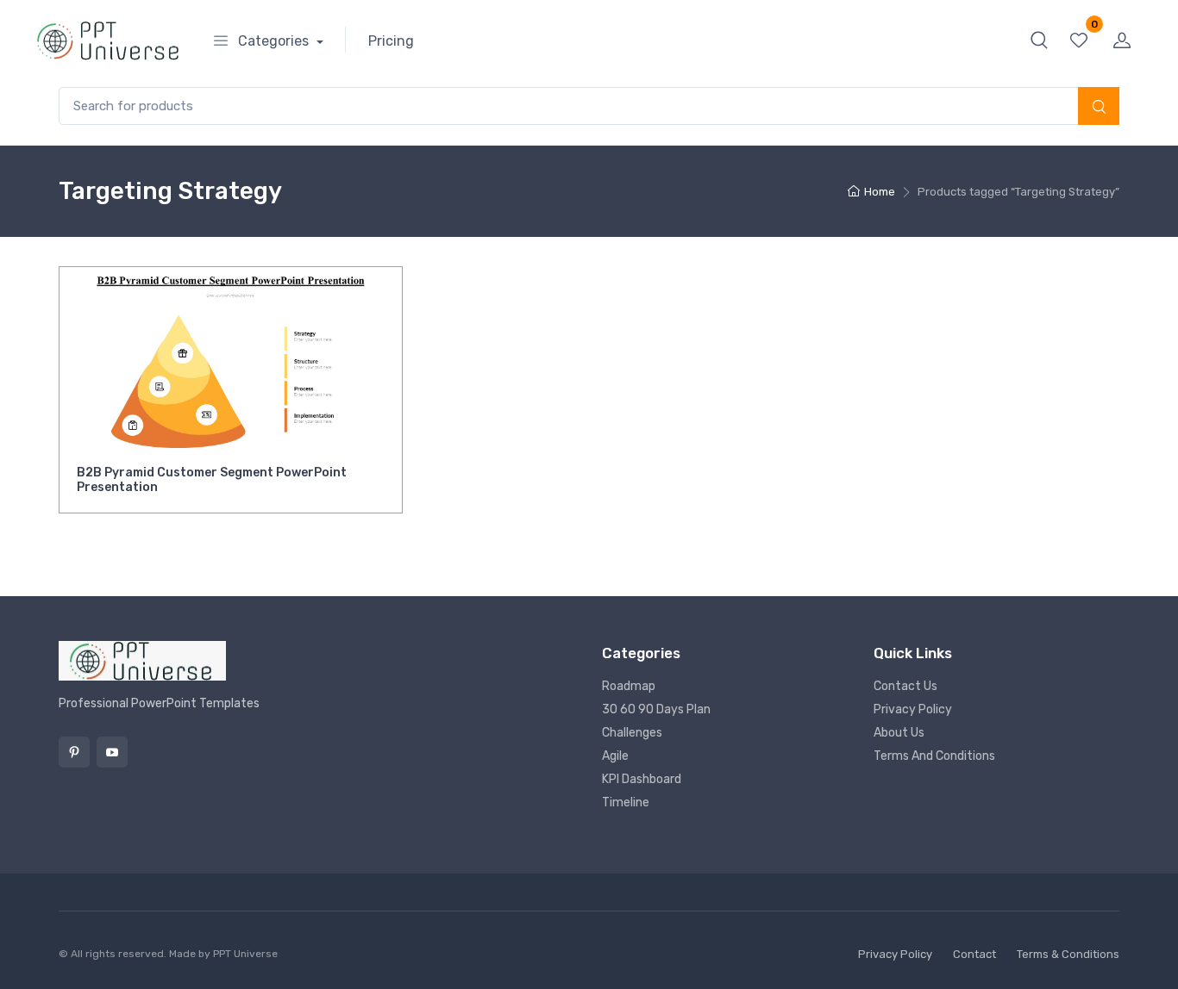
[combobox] (589, 106)
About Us (899, 732)
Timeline (625, 802)
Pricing (391, 41)
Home (879, 191)
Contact (974, 954)
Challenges (632, 732)
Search (1099, 107)
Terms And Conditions (934, 756)
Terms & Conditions (1068, 954)
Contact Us (905, 686)
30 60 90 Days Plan (656, 709)
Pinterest (74, 752)
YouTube (112, 752)
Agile (615, 756)
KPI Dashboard (641, 779)
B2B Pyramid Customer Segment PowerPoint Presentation (212, 479)
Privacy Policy (913, 709)
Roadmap (628, 686)
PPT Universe (245, 954)
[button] (1039, 39)
